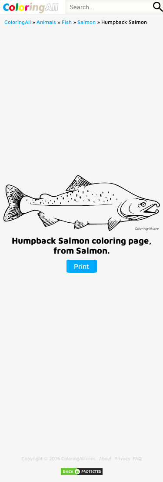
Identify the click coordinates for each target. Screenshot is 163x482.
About (105, 458)
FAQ (137, 458)
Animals (46, 22)
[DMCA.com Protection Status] (81, 474)
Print (81, 266)
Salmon (86, 22)
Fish (67, 22)
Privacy (122, 458)
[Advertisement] (81, 103)
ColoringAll (17, 22)
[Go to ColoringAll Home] (30, 7)
